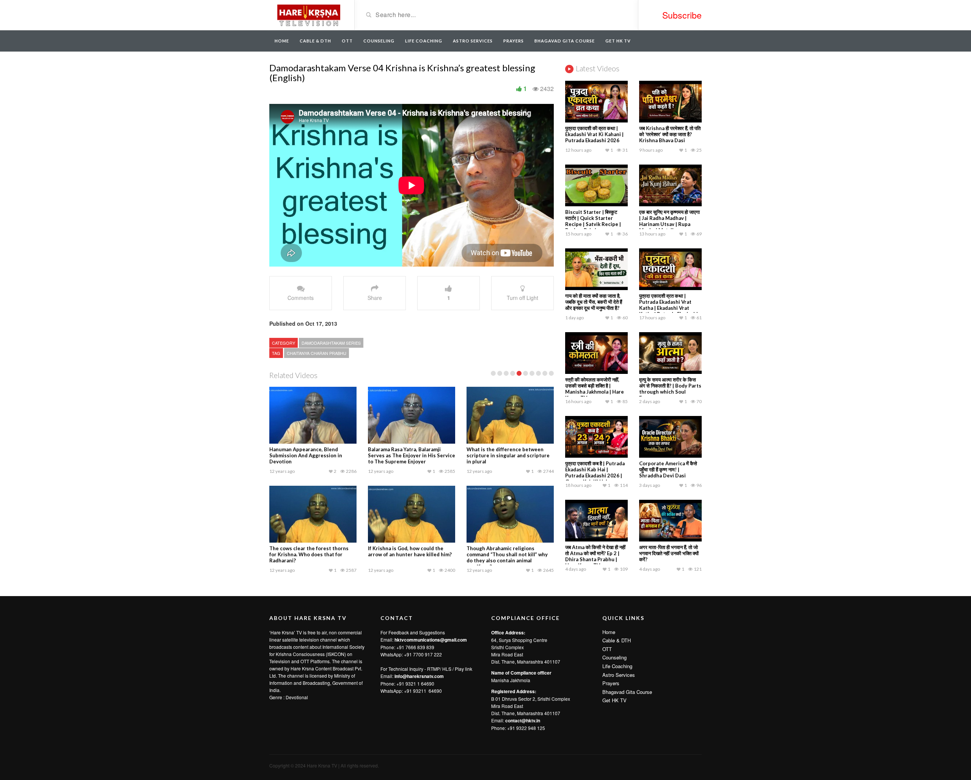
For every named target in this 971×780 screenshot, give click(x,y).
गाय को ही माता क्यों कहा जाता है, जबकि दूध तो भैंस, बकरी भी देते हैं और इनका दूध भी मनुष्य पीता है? (593, 302)
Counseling (378, 40)
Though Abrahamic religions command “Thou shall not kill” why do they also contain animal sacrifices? (507, 557)
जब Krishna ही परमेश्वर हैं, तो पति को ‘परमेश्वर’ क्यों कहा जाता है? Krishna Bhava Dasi (670, 134)
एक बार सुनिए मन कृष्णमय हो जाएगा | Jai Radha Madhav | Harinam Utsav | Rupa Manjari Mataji (669, 221)
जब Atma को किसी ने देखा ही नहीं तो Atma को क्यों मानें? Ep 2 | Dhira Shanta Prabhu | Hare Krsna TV (595, 556)
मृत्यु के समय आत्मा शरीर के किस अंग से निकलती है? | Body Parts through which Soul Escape (670, 389)
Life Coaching (423, 40)
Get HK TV (618, 40)
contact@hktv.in (522, 720)
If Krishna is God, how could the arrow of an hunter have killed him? (410, 551)
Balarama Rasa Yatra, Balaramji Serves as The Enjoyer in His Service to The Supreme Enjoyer (411, 455)
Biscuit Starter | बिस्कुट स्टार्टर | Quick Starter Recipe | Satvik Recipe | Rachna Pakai (593, 221)
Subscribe (682, 15)
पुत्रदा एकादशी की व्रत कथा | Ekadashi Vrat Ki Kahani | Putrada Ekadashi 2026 (594, 134)
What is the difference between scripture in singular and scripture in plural (508, 455)
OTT (347, 40)
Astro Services (473, 40)
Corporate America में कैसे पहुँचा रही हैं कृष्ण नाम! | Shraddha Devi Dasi (668, 469)
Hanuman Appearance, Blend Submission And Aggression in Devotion (305, 455)
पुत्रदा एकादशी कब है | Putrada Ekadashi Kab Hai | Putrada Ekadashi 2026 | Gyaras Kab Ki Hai (595, 472)
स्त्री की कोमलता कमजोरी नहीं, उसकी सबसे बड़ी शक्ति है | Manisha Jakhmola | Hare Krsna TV (594, 389)
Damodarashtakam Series (331, 343)
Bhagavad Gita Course (564, 40)
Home (282, 40)
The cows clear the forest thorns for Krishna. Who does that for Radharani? (309, 554)
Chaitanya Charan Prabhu (316, 353)
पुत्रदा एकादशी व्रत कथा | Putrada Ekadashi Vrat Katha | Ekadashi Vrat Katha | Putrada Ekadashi (668, 305)
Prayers (513, 40)
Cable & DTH (315, 40)
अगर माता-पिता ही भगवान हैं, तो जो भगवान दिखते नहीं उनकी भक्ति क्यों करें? (669, 553)
